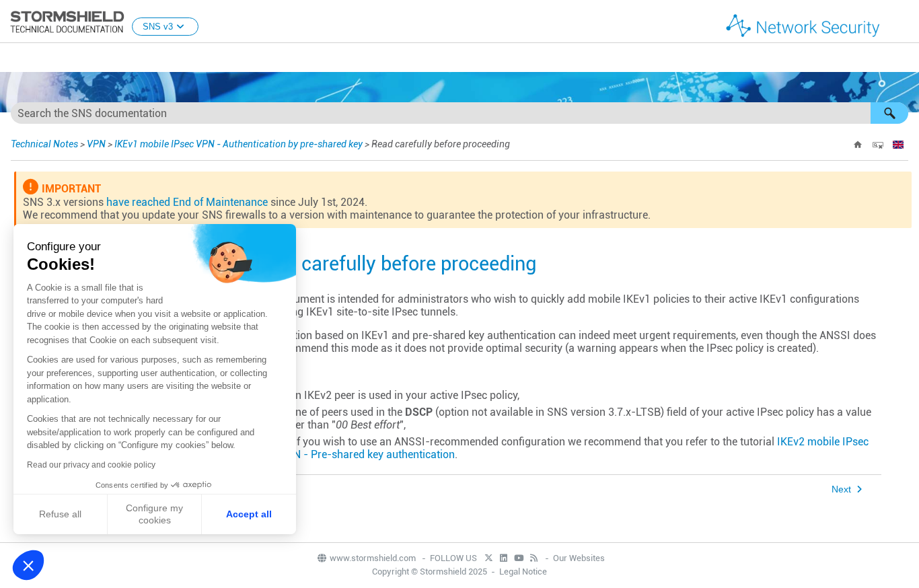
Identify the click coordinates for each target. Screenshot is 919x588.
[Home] (857, 144)
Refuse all (60, 514)
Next (841, 489)
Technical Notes (44, 144)
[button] (889, 113)
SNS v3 (158, 27)
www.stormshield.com (374, 558)
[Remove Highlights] (878, 144)
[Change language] (898, 144)
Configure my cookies (154, 514)
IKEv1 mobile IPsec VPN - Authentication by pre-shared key (238, 144)
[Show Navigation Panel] (903, 22)
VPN (96, 144)
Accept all (249, 514)
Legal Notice (523, 571)
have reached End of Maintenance (187, 202)
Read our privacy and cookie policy (91, 465)
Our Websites (579, 558)
